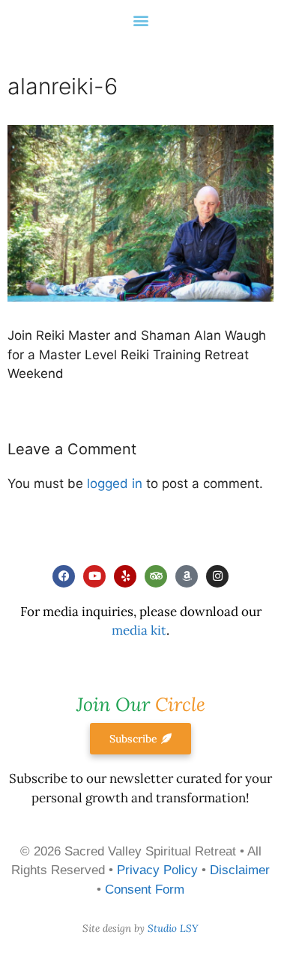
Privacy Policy (157, 870)
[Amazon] (186, 576)
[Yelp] (125, 576)
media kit (139, 630)
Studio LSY (173, 928)
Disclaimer (240, 870)
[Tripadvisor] (156, 576)
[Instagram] (217, 576)
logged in (114, 483)
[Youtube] (94, 576)
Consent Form (144, 889)
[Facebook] (63, 576)
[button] (140, 19)
